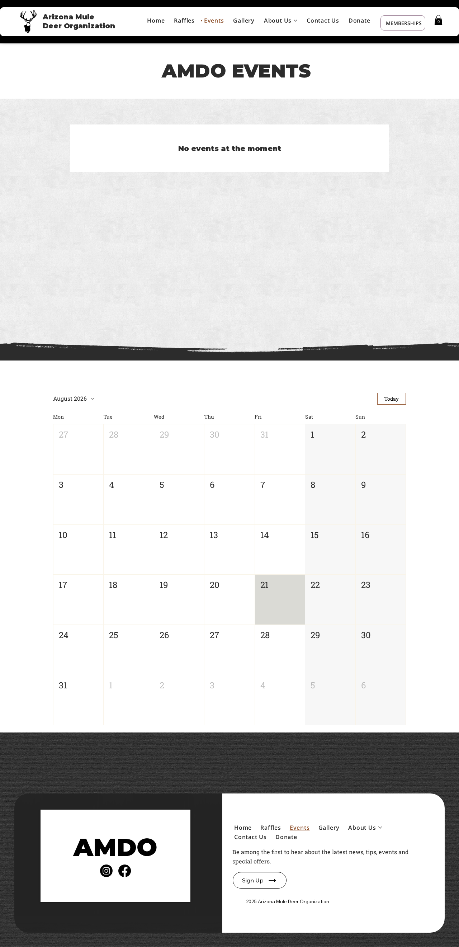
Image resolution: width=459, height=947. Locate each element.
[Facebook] (124, 870)
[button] (438, 20)
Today (391, 398)
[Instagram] (106, 870)
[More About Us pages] (295, 20)
